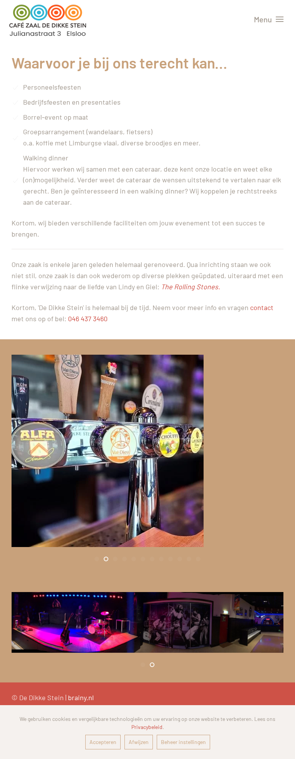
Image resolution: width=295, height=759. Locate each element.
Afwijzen (139, 742)
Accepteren (102, 742)
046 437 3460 (88, 318)
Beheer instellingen (183, 742)
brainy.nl (81, 697)
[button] (268, 19)
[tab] (96, 559)
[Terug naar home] (47, 19)
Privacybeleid (146, 727)
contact (261, 307)
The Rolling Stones (189, 286)
